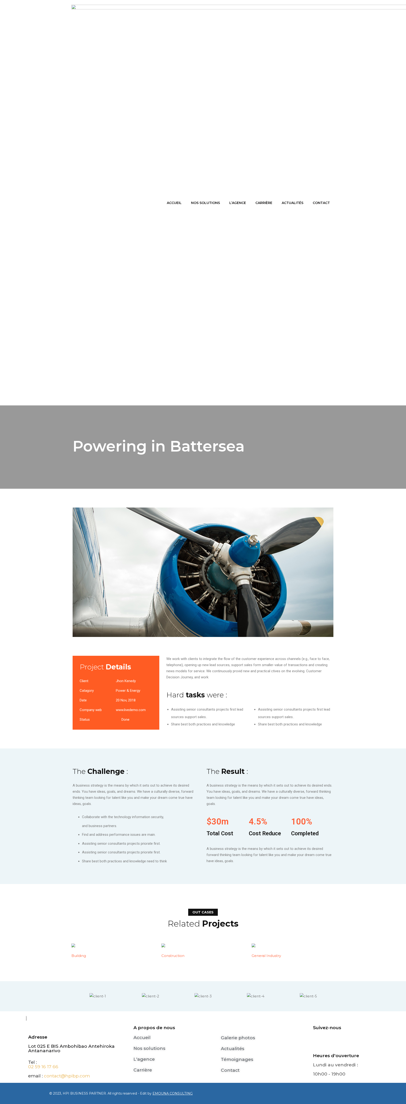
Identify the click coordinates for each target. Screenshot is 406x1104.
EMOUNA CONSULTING (172, 1093)
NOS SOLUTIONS (205, 203)
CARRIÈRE (263, 203)
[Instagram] (334, 1042)
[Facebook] (320, 1042)
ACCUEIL (174, 203)
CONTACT (321, 203)
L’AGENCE (237, 203)
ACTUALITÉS (292, 203)
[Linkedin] (348, 1042)
